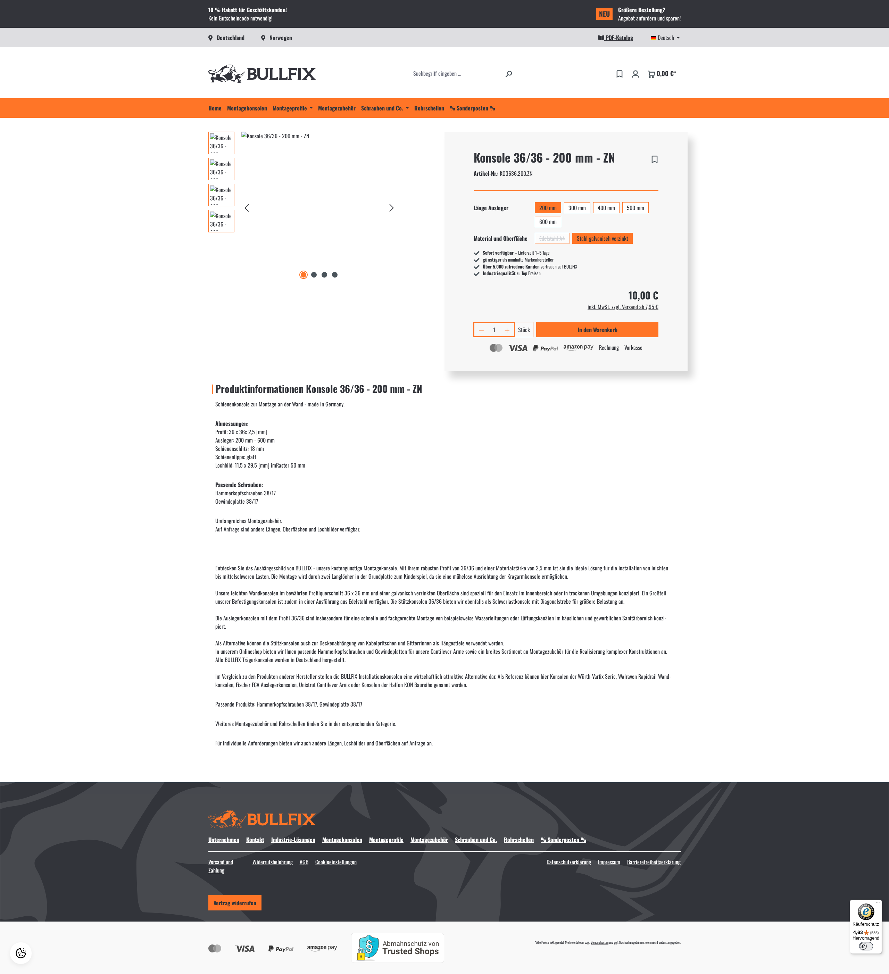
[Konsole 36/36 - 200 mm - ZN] (319, 206)
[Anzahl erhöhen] (507, 329)
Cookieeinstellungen (336, 862)
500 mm (635, 208)
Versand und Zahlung (220, 866)
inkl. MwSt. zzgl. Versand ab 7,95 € (623, 307)
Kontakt (255, 839)
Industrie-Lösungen (293, 839)
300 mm (577, 208)
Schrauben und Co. (476, 839)
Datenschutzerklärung (569, 862)
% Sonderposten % (563, 839)
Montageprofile (386, 839)
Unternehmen (223, 839)
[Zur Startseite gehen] (262, 74)
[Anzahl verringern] (481, 329)
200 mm (548, 208)
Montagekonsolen (342, 839)
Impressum (609, 862)
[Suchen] (509, 73)
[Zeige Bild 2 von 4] (314, 275)
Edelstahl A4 (554, 239)
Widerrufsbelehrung (272, 862)
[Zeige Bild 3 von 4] (324, 275)
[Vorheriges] (246, 206)
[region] (302, 206)
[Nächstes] (392, 206)
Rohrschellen (519, 839)
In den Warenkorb (597, 329)
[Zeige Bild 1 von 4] (303, 275)
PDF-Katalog (618, 37)
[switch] (866, 946)
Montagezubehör (429, 839)
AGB (304, 862)
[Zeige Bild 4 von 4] (335, 275)
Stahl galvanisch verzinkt (602, 238)
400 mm (606, 208)
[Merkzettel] (620, 73)
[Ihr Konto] (635, 73)
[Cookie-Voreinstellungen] (20, 953)
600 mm (548, 221)
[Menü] (878, 904)
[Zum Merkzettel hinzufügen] (654, 158)
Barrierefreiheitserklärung (654, 862)
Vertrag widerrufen (235, 903)
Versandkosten (599, 942)
